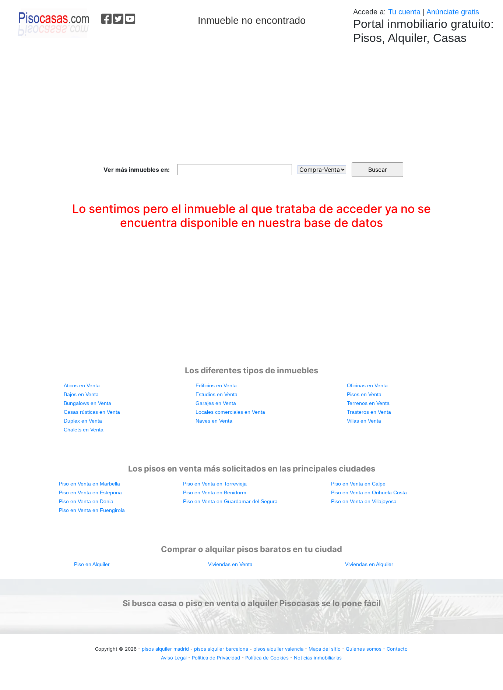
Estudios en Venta (217, 394)
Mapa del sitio (325, 649)
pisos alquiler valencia (278, 649)
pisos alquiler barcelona (221, 649)
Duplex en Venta (83, 421)
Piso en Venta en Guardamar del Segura (230, 501)
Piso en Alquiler (92, 564)
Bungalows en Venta (87, 403)
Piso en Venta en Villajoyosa (364, 501)
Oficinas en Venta (367, 385)
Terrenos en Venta (368, 403)
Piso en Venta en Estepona (90, 492)
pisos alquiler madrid (165, 649)
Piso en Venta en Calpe (358, 484)
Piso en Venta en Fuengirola (92, 510)
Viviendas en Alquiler (369, 564)
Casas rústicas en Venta (92, 412)
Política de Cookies (267, 658)
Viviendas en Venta (230, 564)
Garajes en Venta (216, 403)
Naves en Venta (214, 421)
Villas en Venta (364, 421)
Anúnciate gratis (452, 12)
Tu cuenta (404, 12)
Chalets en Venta (83, 430)
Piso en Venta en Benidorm (214, 492)
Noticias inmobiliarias (318, 658)
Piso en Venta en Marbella (89, 484)
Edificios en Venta (216, 385)
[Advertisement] (251, 99)
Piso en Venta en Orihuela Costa (369, 492)
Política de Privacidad (216, 658)
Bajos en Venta (81, 394)
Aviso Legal (174, 658)
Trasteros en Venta (369, 412)
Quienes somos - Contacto (377, 649)
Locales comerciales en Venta (230, 412)
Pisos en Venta (364, 394)
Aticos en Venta (82, 385)
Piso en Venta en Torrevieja (215, 484)
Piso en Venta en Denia (86, 501)
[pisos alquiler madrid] (53, 22)
